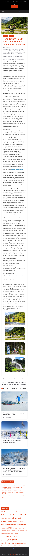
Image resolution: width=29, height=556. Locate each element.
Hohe (10, 50)
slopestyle (20, 536)
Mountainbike (5, 52)
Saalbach (13, 530)
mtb (23, 52)
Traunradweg (16, 57)
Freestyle (10, 521)
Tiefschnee (24, 543)
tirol (2, 546)
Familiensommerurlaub (6, 514)
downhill (15, 511)
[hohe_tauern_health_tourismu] (15, 348)
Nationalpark (10, 55)
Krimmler (24, 50)
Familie (15, 49)
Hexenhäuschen (6, 50)
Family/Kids (5, 35)
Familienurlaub (20, 49)
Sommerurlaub (5, 57)
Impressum (17, 551)
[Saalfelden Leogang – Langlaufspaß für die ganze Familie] (14, 392)
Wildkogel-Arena (15, 59)
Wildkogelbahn (21, 59)
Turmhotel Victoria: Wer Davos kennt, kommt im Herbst (13, 485)
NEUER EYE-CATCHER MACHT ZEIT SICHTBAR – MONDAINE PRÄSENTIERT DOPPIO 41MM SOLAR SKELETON (12, 492)
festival (2, 518)
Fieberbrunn (6, 518)
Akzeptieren (14, 6)
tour (4, 545)
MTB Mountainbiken (7, 53)
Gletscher (15, 521)
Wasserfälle (5, 59)
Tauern (10, 57)
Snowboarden (13, 540)
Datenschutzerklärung (10, 551)
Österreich (17, 546)
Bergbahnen (6, 49)
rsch (11, 47)
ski (19, 533)
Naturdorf (15, 55)
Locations (11, 35)
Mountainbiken (12, 52)
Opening (24, 528)
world (13, 546)
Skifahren (5, 536)
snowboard (4, 540)
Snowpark (9, 543)
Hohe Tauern (14, 50)
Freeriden (17, 518)
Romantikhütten (11, 56)
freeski (4, 521)
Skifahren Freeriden (14, 536)
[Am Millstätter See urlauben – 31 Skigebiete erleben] (14, 422)
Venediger (21, 57)
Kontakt (21, 551)
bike (10, 49)
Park (2, 530)
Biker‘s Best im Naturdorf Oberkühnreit (13, 379)
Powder (9, 530)
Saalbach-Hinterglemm (20, 530)
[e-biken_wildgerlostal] (15, 318)
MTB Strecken (13, 53)
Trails (13, 57)
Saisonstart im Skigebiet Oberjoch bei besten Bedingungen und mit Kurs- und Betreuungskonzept (14, 470)
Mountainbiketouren (19, 52)
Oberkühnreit (5, 56)
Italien (19, 521)
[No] (27, 4)
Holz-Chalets (19, 50)
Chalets (12, 49)
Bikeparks (10, 511)
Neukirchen (19, 55)
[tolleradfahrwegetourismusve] (15, 333)
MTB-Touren (5, 55)
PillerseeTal (5, 530)
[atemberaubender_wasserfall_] (15, 364)
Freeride (11, 518)
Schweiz (15, 533)
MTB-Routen (19, 53)
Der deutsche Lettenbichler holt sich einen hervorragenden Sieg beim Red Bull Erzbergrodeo (14, 383)
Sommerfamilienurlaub (19, 56)
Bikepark (6, 511)
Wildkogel (9, 59)
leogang (22, 521)
